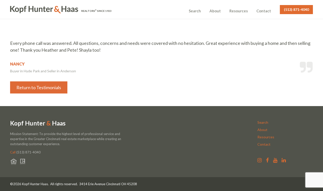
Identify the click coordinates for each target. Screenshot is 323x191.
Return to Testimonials (38, 87)
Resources (238, 11)
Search (195, 11)
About (215, 11)
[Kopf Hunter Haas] (44, 9)
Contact (263, 11)
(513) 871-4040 (296, 9)
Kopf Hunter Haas (38, 123)
